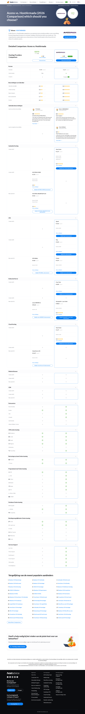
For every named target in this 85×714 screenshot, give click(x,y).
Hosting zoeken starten (18, 646)
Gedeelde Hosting (48, 682)
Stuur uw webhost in (35, 685)
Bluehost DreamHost (64, 590)
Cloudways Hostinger (64, 607)
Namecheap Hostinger (40, 610)
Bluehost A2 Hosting (15, 586)
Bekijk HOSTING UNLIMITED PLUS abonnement (42, 211)
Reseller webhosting (48, 700)
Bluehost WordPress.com (65, 610)
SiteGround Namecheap (16, 617)
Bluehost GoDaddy (38, 580)
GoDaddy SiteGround (64, 580)
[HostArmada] (69, 32)
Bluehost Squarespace (40, 590)
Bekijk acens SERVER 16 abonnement (42, 317)
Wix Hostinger (14, 610)
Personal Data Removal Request (35, 694)
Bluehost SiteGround (15, 583)
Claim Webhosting (35, 688)
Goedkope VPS (47, 692)
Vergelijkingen (42, 2)
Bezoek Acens (42, 60)
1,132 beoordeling (63, 57)
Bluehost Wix (14, 593)
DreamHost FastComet (64, 597)
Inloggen (20, 690)
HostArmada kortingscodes (59, 683)
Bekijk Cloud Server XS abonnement (42, 365)
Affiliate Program (35, 682)
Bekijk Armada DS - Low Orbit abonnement (66, 318)
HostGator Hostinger (16, 607)
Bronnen (51, 2)
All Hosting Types (48, 674)
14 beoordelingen (42, 57)
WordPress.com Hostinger (65, 604)
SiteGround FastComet (40, 614)
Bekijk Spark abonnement (66, 235)
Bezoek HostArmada (70, 37)
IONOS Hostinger (38, 586)
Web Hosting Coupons (59, 675)
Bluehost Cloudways (15, 600)
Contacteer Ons (35, 677)
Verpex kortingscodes (61, 694)
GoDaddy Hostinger (39, 607)
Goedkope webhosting (46, 686)
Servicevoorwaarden (36, 700)
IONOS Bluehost (14, 590)
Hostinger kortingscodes (59, 687)
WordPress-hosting (48, 680)
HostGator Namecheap (40, 617)
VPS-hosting (46, 689)
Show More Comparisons (14, 622)
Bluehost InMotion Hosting (65, 586)
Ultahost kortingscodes (59, 691)
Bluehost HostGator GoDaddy (19, 597)
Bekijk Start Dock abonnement (66, 168)
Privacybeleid (34, 697)
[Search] (70, 2)
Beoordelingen (33, 2)
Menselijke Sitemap (35, 680)
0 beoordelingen (59, 165)
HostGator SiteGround (40, 597)
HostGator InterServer (64, 600)
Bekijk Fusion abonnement (66, 272)
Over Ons (33, 674)
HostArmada (21, 30)
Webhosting (46, 677)
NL (79, 2)
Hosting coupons (61, 2)
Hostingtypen (23, 2)
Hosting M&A (14, 704)
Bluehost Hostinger (38, 583)
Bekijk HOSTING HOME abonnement (42, 189)
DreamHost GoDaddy (16, 614)
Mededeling (34, 690)
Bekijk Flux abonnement (66, 254)
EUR (74, 2)
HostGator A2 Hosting (64, 614)
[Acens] (42, 52)
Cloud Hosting (47, 694)
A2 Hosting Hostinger (40, 600)
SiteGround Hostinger (64, 617)
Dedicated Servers (48, 697)
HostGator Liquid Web (40, 604)
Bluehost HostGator (64, 593)
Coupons (66, 76)
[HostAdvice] (12, 2)
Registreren (11, 690)
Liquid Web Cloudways (16, 604)
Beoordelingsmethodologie (64, 5)
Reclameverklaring (74, 5)
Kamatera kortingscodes (59, 679)
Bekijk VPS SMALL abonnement (42, 272)
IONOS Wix (37, 593)
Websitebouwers (47, 702)
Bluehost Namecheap (15, 580)
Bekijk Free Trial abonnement (66, 294)
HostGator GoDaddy (64, 583)
